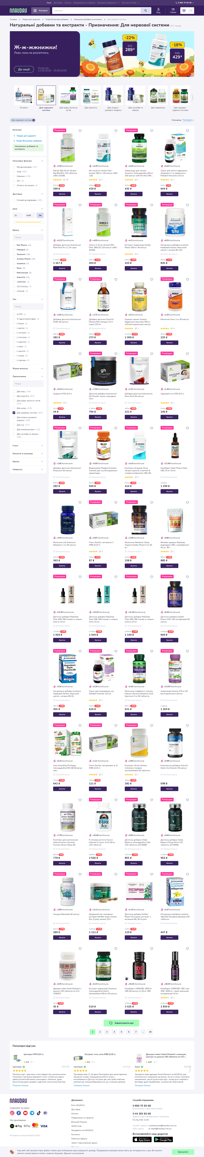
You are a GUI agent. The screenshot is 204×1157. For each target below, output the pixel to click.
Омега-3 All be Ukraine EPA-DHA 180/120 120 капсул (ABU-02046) (103, 247)
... (143, 1032)
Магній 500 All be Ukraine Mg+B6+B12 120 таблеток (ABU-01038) (65, 173)
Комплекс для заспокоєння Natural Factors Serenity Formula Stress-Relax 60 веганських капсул (65, 842)
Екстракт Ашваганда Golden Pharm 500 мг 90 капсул (138, 246)
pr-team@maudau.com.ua (160, 1128)
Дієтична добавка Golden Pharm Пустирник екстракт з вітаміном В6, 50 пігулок (138, 917)
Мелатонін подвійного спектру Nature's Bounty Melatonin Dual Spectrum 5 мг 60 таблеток (139, 693)
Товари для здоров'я (31, 19)
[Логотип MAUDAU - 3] (40, 1101)
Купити (62, 194)
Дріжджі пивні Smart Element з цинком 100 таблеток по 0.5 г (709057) (67, 991)
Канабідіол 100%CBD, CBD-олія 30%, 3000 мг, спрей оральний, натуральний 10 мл (175, 991)
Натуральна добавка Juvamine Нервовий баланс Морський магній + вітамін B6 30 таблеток (67, 693)
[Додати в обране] (80, 131)
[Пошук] (146, 10)
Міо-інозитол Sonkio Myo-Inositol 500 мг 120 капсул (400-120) (103, 173)
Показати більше (20, 1085)
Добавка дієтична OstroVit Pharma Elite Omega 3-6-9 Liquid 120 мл (101, 322)
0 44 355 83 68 (142, 1113)
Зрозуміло (183, 1152)
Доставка (58, 2)
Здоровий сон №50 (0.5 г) (172, 394)
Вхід (158, 12)
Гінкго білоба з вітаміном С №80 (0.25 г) (101, 543)
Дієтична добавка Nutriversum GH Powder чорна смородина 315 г (103, 396)
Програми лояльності (107, 2)
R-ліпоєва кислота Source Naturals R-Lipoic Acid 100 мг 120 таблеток (102, 842)
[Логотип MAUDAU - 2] (19, 10)
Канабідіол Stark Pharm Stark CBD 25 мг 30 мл (174, 469)
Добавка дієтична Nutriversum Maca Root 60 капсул (139, 395)
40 (150, 1032)
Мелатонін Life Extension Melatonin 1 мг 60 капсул (64, 543)
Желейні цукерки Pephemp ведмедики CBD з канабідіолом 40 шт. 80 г (175, 545)
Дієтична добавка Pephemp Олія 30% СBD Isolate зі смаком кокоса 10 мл (139, 619)
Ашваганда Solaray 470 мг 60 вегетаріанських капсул (174, 692)
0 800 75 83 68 (184, 2)
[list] (12, 1113)
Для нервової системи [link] (116, 19)
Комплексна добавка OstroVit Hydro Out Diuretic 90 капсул (174, 766)
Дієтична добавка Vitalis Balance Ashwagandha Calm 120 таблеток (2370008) (137, 842)
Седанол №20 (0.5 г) (62, 394)
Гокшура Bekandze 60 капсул (66, 914)
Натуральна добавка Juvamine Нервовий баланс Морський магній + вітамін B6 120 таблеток (174, 247)
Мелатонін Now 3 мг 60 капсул (175, 319)
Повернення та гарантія (84, 2)
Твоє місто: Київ (129, 2)
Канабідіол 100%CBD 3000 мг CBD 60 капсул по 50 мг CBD (138, 989)
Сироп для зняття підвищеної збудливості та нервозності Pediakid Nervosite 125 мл (174, 173)
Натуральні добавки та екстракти (88, 19)
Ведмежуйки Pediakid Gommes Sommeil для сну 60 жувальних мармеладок (103, 470)
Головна (13, 19)
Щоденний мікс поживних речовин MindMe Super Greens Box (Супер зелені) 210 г (103, 917)
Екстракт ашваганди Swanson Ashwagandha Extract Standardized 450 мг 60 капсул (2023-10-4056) (103, 991)
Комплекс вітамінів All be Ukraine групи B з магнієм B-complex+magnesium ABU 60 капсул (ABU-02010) (138, 470)
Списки (173, 12)
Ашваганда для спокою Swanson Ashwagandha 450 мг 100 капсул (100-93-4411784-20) (139, 173)
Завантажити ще (124, 1023)
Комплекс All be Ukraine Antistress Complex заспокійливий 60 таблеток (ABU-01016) (137, 768)
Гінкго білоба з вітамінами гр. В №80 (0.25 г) (103, 766)
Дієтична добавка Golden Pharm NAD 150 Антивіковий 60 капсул (175, 619)
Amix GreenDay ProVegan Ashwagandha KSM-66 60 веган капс (67, 768)
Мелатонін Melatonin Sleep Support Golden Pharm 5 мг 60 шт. (138, 545)
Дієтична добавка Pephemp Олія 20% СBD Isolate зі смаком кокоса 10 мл (67, 619)
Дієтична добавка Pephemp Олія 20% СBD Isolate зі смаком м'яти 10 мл (103, 619)
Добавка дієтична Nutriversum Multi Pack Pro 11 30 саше (67, 246)
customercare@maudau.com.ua (162, 1125)
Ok (40, 215)
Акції (49, 2)
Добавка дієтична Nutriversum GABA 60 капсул (67, 320)
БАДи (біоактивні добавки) (57, 19)
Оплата (68, 2)
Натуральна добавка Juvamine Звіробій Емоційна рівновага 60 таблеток (175, 917)
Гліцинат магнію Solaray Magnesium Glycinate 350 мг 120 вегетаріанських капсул (138, 322)
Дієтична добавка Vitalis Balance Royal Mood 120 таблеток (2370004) (172, 842)
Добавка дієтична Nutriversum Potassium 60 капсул (67, 469)
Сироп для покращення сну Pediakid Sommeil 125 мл (101, 692)
